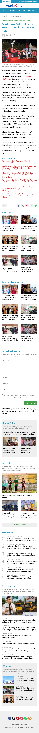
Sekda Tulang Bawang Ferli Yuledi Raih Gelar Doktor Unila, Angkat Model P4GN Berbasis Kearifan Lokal (18, 175)
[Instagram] (22, 718)
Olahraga (26, 21)
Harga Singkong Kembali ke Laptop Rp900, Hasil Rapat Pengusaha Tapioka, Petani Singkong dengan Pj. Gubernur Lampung (20, 555)
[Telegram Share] (31, 205)
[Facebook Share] (18, 205)
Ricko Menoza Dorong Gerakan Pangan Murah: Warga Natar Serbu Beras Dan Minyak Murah (19, 650)
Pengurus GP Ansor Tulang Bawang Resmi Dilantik (17, 496)
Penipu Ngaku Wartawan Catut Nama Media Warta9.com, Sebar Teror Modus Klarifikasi (19, 433)
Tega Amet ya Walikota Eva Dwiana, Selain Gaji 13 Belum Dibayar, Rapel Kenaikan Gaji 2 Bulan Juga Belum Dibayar (21, 562)
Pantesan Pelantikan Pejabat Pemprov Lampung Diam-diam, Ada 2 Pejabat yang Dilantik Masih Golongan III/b (21, 547)
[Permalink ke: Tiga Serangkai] (3, 35)
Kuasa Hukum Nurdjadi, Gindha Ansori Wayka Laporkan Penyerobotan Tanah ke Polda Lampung (18, 196)
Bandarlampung (7, 21)
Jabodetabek (18, 21)
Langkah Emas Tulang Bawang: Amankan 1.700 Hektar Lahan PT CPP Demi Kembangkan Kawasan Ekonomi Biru (19, 168)
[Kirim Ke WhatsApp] (35, 205)
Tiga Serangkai (10, 34)
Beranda (15, 724)
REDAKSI (24, 724)
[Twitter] (13, 718)
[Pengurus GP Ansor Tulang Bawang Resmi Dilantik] (19, 483)
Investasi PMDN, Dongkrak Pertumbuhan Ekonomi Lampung (16, 636)
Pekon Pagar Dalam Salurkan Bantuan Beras (18, 643)
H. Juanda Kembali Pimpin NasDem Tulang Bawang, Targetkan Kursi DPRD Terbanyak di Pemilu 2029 (10, 515)
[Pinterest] (18, 718)
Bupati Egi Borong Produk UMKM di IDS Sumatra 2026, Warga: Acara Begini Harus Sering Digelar (19, 629)
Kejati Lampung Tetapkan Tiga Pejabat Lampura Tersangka (9, 450)
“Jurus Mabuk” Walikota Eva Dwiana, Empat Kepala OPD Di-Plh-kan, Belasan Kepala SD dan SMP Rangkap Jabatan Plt (19, 189)
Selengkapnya (18, 525)
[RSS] (30, 718)
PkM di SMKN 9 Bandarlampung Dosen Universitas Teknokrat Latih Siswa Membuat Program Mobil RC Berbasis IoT (21, 578)
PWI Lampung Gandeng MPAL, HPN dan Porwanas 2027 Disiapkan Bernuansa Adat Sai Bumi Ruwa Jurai (19, 182)
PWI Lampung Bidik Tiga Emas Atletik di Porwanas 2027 (16, 162)
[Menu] (3, 6)
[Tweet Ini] (22, 205)
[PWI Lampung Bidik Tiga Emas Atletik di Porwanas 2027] (10, 219)
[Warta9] (13, 6)
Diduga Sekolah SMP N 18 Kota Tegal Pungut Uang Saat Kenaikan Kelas (19, 570)
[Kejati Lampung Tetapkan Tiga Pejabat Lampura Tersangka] (10, 441)
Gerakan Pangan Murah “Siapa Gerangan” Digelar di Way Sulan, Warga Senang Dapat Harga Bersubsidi (17, 658)
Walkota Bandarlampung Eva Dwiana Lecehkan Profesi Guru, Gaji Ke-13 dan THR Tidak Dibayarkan (21, 539)
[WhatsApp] (26, 718)
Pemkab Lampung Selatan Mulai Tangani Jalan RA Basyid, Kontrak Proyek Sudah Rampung (19, 621)
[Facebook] (9, 718)
